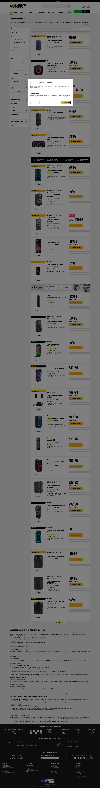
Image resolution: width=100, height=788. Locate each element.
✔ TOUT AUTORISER (66, 102)
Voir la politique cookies (35, 93)
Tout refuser (35, 82)
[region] (50, 92)
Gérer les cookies (35, 102)
